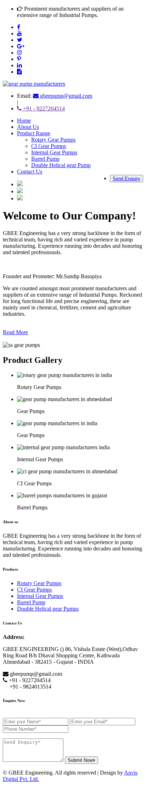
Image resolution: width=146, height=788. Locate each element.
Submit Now (80, 760)
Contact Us (29, 172)
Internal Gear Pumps (54, 152)
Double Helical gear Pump (61, 165)
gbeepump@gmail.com (65, 96)
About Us (28, 127)
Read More (15, 332)
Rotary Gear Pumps (53, 140)
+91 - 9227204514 (43, 108)
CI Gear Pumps (48, 146)
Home (24, 121)
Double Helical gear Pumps (48, 609)
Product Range (33, 133)
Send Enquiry (126, 178)
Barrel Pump (45, 159)
